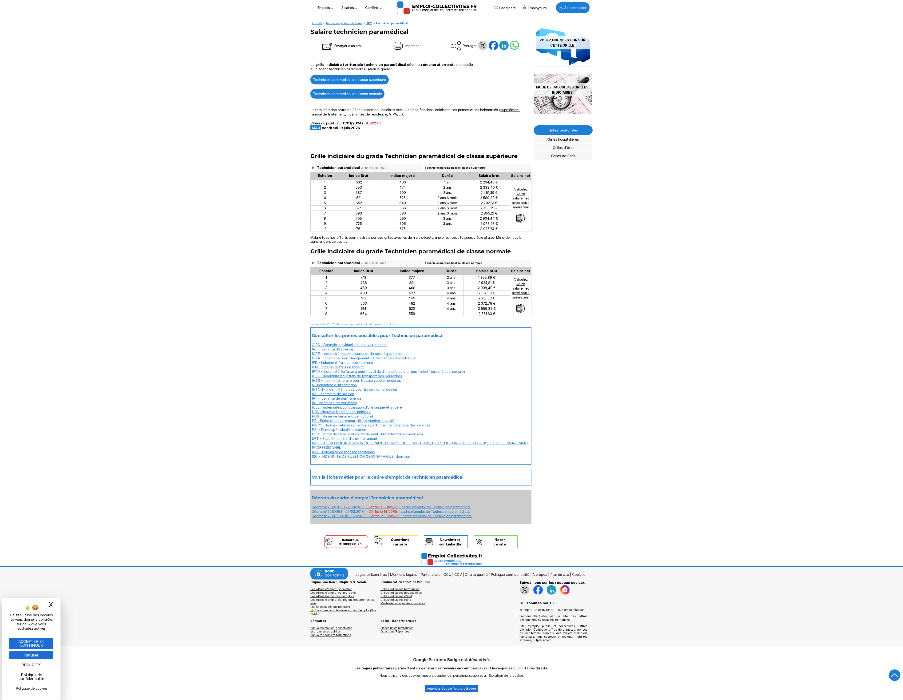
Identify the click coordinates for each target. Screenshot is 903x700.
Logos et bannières (371, 574)
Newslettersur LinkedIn (450, 541)
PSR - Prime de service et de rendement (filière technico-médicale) (367, 434)
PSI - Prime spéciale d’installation (339, 429)
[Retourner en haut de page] (895, 675)
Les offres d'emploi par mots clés (333, 592)
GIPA (393, 114)
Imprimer (411, 46)
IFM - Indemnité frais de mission (338, 367)
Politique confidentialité (510, 574)
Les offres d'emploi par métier (331, 589)
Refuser (31, 655)
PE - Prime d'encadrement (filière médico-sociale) (353, 420)
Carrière (372, 7)
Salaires (348, 7)
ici (344, 241)
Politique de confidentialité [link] (31, 676)
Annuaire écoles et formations (330, 635)
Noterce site (500, 541)
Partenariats (430, 574)
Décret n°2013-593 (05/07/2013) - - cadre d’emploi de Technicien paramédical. (392, 516)
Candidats (507, 8)
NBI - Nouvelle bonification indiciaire (341, 412)
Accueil (317, 23)
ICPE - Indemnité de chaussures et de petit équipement (357, 353)
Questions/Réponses (394, 631)
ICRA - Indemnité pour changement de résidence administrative (364, 358)
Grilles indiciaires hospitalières (401, 592)
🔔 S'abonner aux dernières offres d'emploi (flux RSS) (343, 612)
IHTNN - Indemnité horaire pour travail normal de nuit (354, 389)
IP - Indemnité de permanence (336, 398)
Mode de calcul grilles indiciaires (402, 603)
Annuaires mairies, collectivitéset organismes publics (331, 629)
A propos (539, 574)
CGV (458, 574)
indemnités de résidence (367, 114)
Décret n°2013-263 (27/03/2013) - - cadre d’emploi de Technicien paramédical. (391, 511)
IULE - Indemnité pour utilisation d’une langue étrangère (357, 407)
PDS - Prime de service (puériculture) (342, 416)
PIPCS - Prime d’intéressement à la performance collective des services (371, 425)
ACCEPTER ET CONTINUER (31, 643)
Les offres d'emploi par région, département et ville (342, 601)
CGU (447, 574)
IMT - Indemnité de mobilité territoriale (343, 452)
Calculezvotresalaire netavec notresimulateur (521, 198)
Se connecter (575, 7)
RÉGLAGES (31, 665)
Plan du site (559, 574)
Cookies (579, 574)
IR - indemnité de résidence (334, 403)
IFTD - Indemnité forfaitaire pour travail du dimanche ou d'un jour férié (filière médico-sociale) (388, 371)
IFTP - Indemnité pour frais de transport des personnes (357, 376)
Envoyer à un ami (347, 46)
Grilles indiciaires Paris (395, 599)
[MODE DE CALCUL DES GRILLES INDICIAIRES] (563, 112)
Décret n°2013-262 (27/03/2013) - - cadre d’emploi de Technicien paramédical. (391, 507)
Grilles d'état (563, 147)
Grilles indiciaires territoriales (400, 589)
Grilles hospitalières (563, 139)
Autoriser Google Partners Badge (451, 688)
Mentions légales (404, 574)
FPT (369, 23)
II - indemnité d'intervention (334, 385)
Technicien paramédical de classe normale (347, 93)
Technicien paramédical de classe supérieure (349, 79)
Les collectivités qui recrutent (330, 607)
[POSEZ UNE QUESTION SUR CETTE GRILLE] (563, 65)
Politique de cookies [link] (32, 688)
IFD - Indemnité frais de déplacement (342, 362)
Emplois (324, 7)
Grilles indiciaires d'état (396, 596)
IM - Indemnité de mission (333, 394)
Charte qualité (476, 574)
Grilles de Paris (563, 156)
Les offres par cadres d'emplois (332, 596)
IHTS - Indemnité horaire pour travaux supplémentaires (356, 380)
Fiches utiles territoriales (396, 628)
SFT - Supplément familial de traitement (344, 438)
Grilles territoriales (563, 130)
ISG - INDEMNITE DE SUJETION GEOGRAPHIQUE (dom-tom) (362, 456)
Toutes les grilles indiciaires (344, 23)
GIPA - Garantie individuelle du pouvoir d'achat (349, 344)
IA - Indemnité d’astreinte (332, 349)
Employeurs (537, 8)
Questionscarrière (400, 541)
